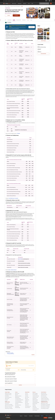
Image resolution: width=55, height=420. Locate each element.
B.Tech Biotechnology (18, 398)
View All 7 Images (43, 40)
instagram (49, 415)
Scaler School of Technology (8, 404)
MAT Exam (26, 398)
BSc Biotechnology (17, 407)
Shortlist (8, 15)
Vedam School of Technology (8, 408)
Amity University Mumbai (8, 397)
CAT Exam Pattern (27, 407)
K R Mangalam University (8, 394)
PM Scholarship (35, 398)
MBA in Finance (17, 393)
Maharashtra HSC (35, 403)
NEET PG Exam (27, 397)
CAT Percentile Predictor (44, 397)
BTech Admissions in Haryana (45, 408)
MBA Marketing (17, 397)
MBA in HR (16, 394)
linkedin (46, 415)
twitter (44, 415)
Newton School (7, 403)
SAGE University (7, 398)
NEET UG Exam (27, 403)
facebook (41, 415)
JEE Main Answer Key (35, 397)
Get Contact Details (43, 53)
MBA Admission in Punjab (44, 403)
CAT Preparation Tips (28, 406)
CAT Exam (26, 393)
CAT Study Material (35, 394)
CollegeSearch (6, 3)
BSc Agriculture (17, 406)
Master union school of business (9, 405)
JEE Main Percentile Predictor (45, 398)
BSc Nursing (16, 403)
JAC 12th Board (35, 407)
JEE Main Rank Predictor (44, 394)
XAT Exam (26, 402)
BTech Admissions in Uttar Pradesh (45, 404)
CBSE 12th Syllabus (35, 393)
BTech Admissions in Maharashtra (45, 405)
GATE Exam (26, 394)
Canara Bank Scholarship (36, 402)
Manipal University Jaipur (8, 393)
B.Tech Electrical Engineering (19, 402)
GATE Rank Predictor (43, 393)
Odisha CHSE (34, 406)
